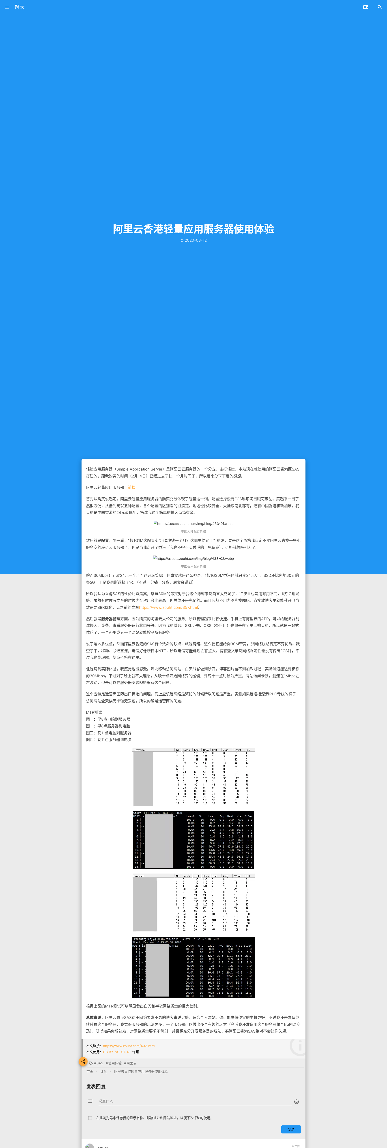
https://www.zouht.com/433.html (129, 1046)
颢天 (20, 7)
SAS (100, 1063)
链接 (131, 487)
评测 (103, 1071)
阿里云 (132, 1063)
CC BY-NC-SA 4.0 (117, 1052)
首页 (89, 1071)
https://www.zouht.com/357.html (168, 607)
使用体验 (115, 1063)
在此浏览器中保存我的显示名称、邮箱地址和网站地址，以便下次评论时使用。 (155, 1118)
